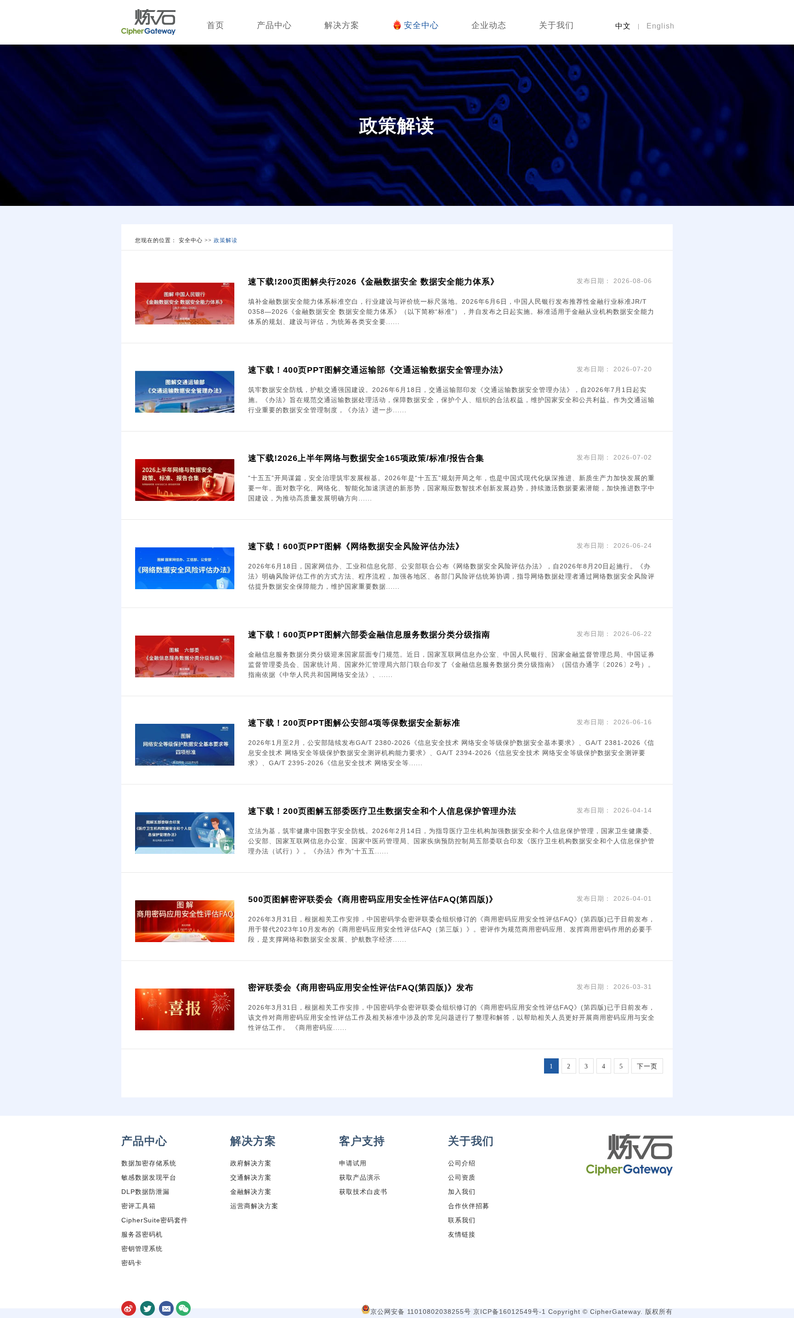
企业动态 (488, 25)
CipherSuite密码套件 (154, 1220)
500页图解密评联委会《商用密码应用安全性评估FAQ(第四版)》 (373, 899)
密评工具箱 (138, 1206)
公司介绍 (462, 1163)
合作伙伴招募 (468, 1206)
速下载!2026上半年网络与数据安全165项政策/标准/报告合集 (366, 458)
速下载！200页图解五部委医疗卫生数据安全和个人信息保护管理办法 (382, 811)
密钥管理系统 (142, 1248)
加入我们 (462, 1191)
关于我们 (556, 25)
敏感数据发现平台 (148, 1177)
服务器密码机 (142, 1234)
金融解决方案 (251, 1191)
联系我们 (462, 1220)
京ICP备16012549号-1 (510, 1311)
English (661, 26)
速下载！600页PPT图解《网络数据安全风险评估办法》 (356, 546)
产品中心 (274, 25)
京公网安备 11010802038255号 (421, 1311)
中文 (623, 26)
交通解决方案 (251, 1177)
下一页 (647, 1066)
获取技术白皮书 (363, 1191)
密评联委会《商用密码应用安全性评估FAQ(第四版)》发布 (361, 987)
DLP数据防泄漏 (145, 1191)
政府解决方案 (251, 1163)
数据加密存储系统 (148, 1163)
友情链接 (462, 1234)
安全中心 (421, 25)
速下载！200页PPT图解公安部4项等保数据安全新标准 (354, 722)
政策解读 (226, 240)
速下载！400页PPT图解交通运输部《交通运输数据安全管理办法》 (378, 370)
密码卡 (131, 1263)
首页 (215, 25)
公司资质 (462, 1177)
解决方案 (341, 25)
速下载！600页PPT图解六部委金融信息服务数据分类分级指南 (369, 634)
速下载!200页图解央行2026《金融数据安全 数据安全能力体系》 (373, 281)
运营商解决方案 (254, 1206)
